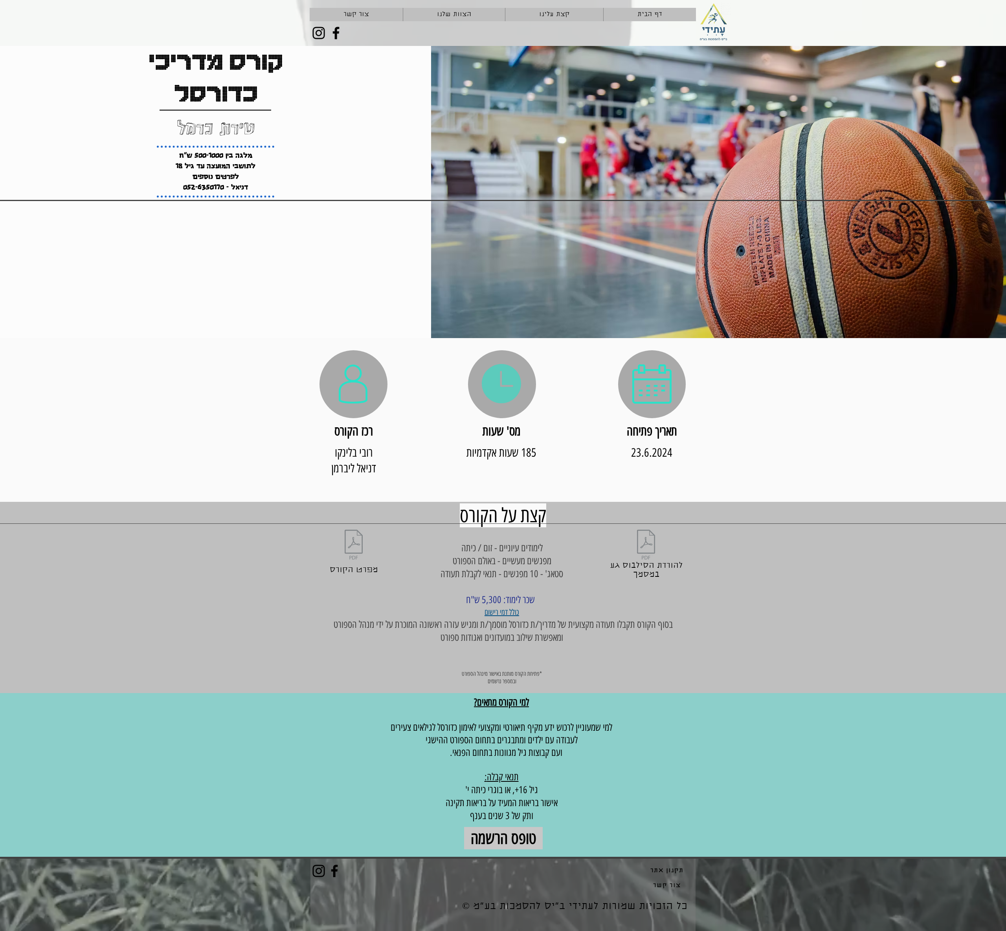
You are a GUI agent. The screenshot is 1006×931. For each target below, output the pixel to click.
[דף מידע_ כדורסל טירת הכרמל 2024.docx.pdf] (353, 546)
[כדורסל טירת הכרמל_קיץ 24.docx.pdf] (645, 546)
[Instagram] (318, 33)
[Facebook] (336, 33)
